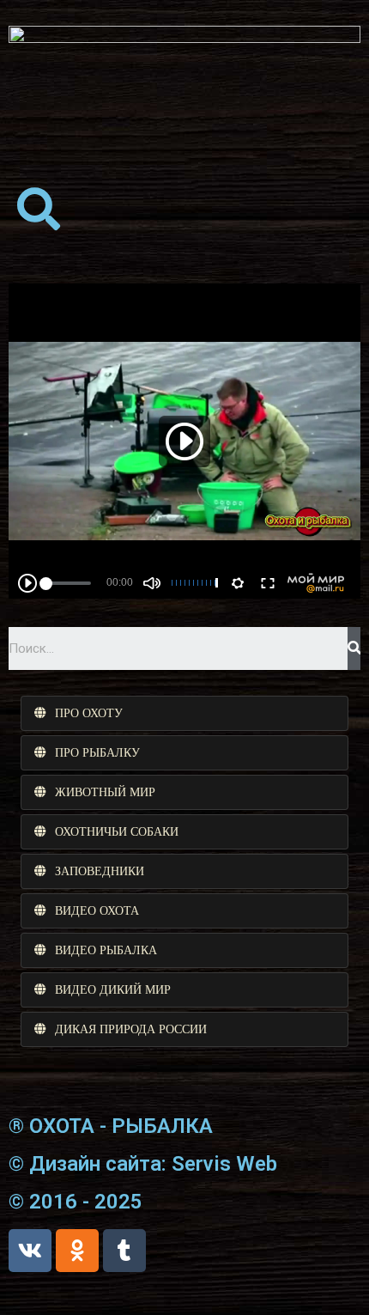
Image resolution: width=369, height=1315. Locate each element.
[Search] (354, 648)
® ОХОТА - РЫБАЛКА (111, 1126)
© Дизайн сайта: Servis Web (143, 1164)
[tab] (184, 713)
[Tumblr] (124, 1250)
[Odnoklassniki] (77, 1250)
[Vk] (30, 1250)
